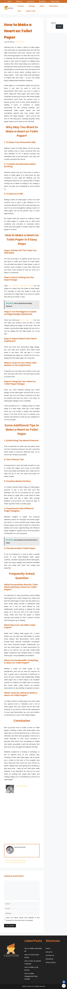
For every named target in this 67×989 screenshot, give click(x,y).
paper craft (30, 11)
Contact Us (30, 1)
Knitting (32, 6)
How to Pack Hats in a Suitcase (15, 862)
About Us (19, 1)
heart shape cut (26, 320)
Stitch (42, 6)
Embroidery (53, 6)
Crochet (20, 6)
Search (53, 23)
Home (9, 1)
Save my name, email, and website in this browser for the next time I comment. (23, 919)
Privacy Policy (55, 1)
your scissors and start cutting (20, 286)
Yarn (19, 11)
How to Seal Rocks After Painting (16, 860)
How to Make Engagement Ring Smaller (31, 976)
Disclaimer (42, 1)
